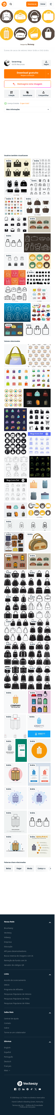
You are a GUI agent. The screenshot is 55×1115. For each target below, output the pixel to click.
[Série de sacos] (13, 406)
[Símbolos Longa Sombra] (38, 317)
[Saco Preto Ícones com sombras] (36, 185)
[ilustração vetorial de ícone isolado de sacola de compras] (16, 301)
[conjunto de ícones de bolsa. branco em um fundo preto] (15, 605)
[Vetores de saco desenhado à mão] (17, 283)
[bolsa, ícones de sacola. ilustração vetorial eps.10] (37, 263)
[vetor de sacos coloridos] (15, 1088)
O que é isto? (24, 103)
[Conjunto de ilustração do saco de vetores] (15, 262)
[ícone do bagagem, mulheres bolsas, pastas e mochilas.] (16, 653)
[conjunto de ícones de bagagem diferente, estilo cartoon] (14, 516)
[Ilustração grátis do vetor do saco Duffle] (33, 403)
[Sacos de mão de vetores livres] (15, 318)
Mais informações (13, 108)
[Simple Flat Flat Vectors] (17, 226)
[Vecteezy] (4, 4)
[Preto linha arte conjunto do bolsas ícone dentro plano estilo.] (37, 676)
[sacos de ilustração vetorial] (14, 769)
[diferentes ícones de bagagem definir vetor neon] (14, 675)
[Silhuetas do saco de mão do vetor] (17, 166)
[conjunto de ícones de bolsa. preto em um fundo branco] (15, 581)
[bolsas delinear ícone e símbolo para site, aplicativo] (14, 205)
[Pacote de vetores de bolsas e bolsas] (15, 245)
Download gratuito (27, 73)
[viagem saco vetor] (16, 790)
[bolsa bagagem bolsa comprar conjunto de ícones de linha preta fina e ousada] (39, 1088)
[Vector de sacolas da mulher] (15, 368)
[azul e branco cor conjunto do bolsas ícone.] (15, 629)
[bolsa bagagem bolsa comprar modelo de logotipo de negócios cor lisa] (15, 1064)
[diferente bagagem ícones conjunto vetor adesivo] (15, 557)
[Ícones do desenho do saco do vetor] (15, 351)
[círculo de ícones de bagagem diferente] (34, 515)
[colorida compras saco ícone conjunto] (17, 495)
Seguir (46, 64)
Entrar (43, 4)
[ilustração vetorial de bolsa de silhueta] (16, 334)
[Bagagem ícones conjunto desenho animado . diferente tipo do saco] (15, 699)
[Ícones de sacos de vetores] (15, 737)
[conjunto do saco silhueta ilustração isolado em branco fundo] (15, 847)
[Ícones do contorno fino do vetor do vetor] (17, 386)
